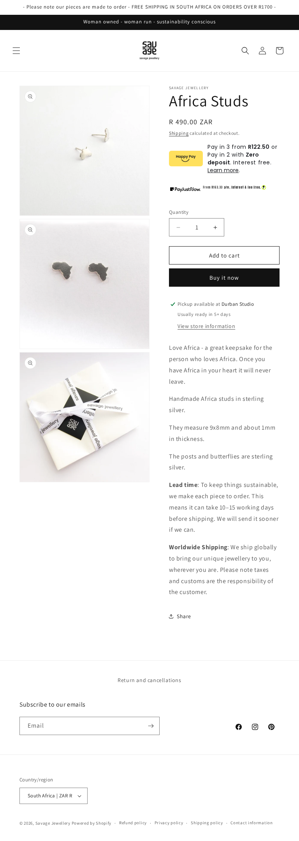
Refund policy (133, 822)
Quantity (178, 212)
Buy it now (224, 277)
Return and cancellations (149, 680)
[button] (16, 50)
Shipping (179, 133)
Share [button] (184, 616)
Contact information (251, 822)
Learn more (223, 170)
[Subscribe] (150, 726)
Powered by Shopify (92, 823)
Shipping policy (207, 822)
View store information (206, 326)
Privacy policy (169, 822)
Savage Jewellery (52, 823)
